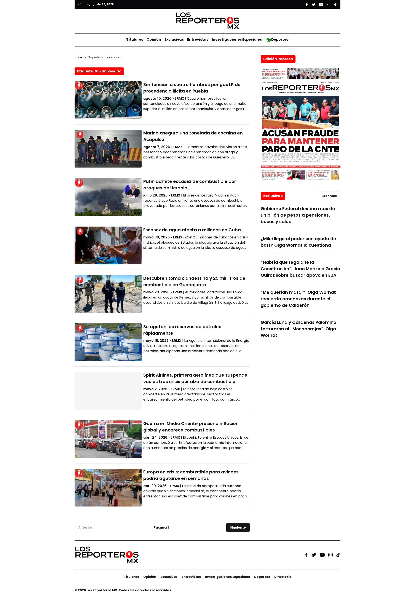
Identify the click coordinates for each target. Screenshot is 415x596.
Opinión (154, 39)
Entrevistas (197, 39)
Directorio (282, 577)
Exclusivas (174, 39)
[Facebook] (306, 555)
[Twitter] (314, 555)
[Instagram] (330, 555)
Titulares (134, 39)
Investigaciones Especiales (237, 39)
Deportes (279, 39)
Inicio (79, 57)
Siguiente (238, 527)
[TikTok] (338, 555)
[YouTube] (322, 555)
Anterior (85, 527)
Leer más (329, 196)
